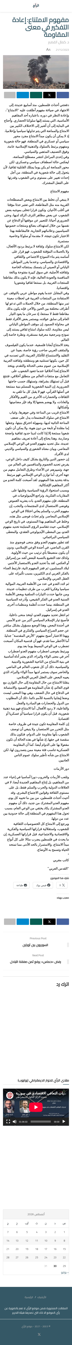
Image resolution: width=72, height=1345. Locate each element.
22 (64, 1257)
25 (36, 1257)
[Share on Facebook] (63, 95)
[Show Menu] (65, 6)
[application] (36, 1107)
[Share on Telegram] (23, 95)
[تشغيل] (64, 1122)
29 (64, 1266)
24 (45, 1257)
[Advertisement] (36, 1167)
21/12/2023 (62, 49)
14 (7, 1240)
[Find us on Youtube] (34, 1335)
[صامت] (15, 1122)
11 (36, 1240)
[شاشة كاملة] (8, 1122)
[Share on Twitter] (49, 95)
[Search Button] (6, 6)
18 (36, 1249)
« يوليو (65, 1272)
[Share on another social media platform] (10, 95)
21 (7, 1249)
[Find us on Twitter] (39, 1334)
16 (55, 1249)
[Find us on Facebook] (44, 1335)
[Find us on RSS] (28, 1335)
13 (17, 1240)
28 (7, 1257)
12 (26, 1240)
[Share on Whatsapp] (36, 95)
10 (45, 1240)
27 (17, 1257)
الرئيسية (29, 1297)
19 (26, 1249)
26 (26, 1257)
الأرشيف (41, 1297)
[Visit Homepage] (36, 6)
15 (64, 1249)
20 (17, 1249)
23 (55, 1257)
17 (45, 1249)
